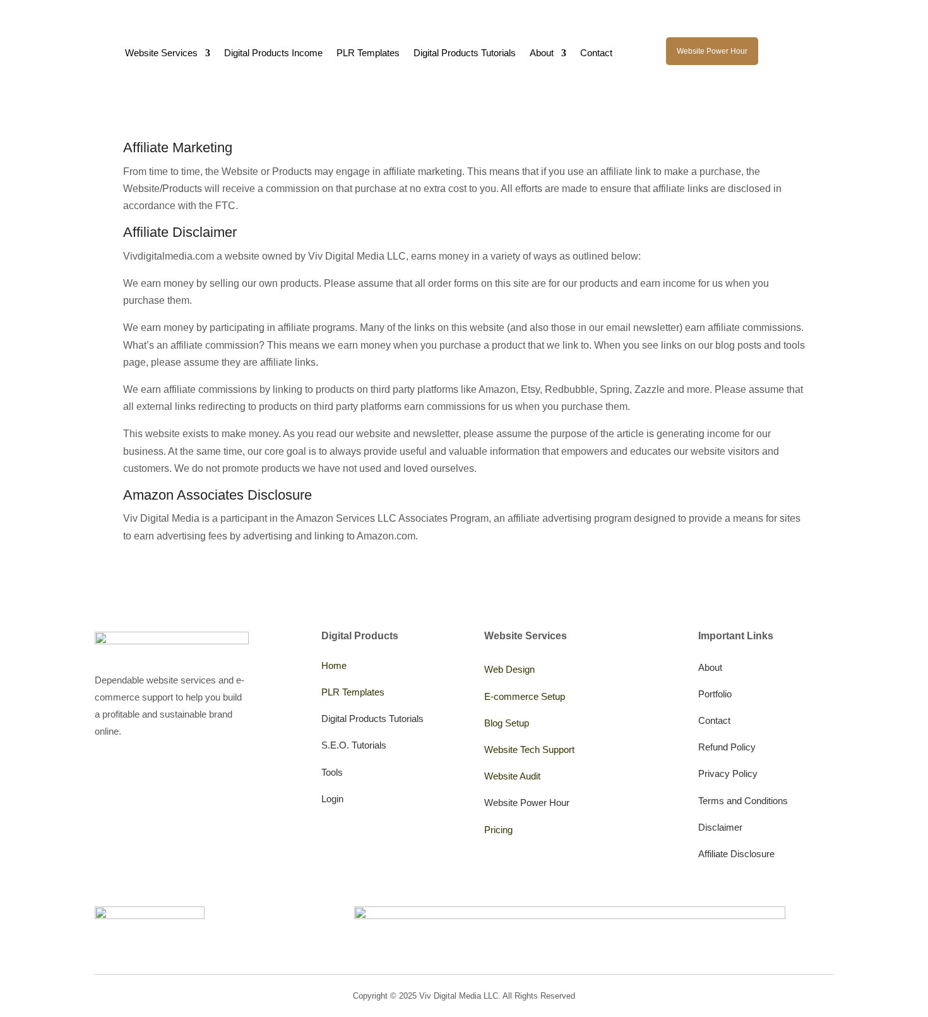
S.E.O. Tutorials (353, 745)
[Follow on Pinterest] (157, 772)
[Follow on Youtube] (102, 772)
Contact (596, 53)
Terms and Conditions (743, 800)
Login (332, 798)
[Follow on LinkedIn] (185, 772)
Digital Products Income (273, 53)
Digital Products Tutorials (464, 53)
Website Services (161, 53)
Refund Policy (727, 747)
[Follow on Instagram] (130, 772)
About (542, 53)
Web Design (509, 669)
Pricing (498, 829)
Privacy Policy (728, 773)
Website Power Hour (712, 51)
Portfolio (715, 694)
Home (334, 665)
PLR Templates (368, 53)
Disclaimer (720, 827)
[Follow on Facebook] (213, 772)
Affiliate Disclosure (736, 853)
